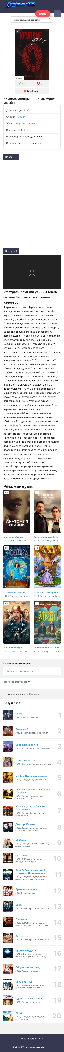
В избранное (33, 91)
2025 (27, 110)
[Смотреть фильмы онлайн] (20, 5)
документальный (25, 123)
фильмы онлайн (17, 694)
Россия (21, 116)
